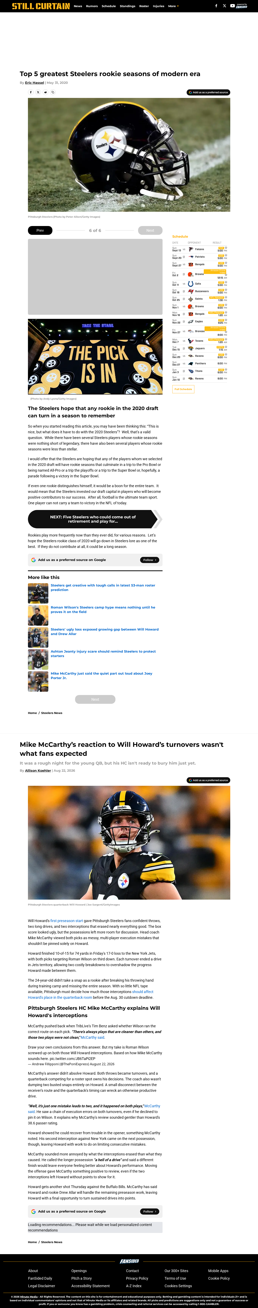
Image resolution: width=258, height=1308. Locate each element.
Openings (79, 1271)
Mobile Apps (218, 1271)
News (78, 6)
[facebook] (216, 5)
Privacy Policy (137, 1278)
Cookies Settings (178, 1286)
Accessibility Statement (90, 1286)
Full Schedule (183, 389)
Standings (127, 6)
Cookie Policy (219, 1278)
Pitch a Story (81, 1278)
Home (32, 713)
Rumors (92, 6)
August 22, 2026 (102, 1064)
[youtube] (232, 5)
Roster (144, 6)
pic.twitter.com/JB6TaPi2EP (72, 1058)
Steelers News (51, 713)
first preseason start (66, 921)
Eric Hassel (34, 83)
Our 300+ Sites (176, 1271)
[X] (224, 5)
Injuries (158, 6)
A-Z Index (134, 1286)
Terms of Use (175, 1278)
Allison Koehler (38, 771)
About (33, 1271)
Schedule (109, 6)
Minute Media (29, 1296)
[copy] (53, 92)
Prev (40, 230)
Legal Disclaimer (41, 1286)
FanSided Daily (40, 1278)
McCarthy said (92, 1037)
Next (150, 230)
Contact (132, 1271)
